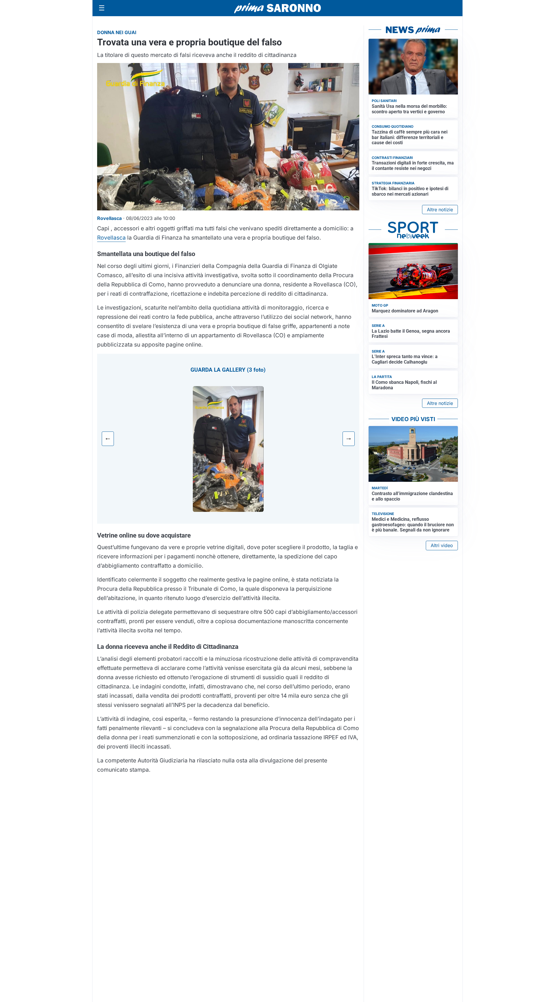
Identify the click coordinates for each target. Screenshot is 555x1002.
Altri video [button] (442, 545)
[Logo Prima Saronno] (277, 8)
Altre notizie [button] (440, 209)
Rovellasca (111, 237)
